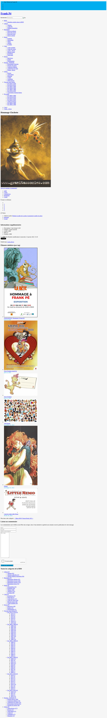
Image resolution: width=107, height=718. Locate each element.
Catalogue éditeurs (12, 67)
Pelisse (6, 486)
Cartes (5, 192)
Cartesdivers (7, 194)
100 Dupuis (7, 423)
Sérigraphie (10, 40)
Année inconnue (11, 101)
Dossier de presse (12, 65)
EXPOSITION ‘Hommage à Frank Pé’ (14, 318)
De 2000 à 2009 (11, 86)
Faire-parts (10, 55)
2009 (5, 191)
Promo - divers (11, 70)
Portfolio (9, 38)
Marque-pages (11, 52)
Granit (5, 197)
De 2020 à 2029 (11, 83)
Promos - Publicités (9, 62)
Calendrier (10, 79)
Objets (5, 71)
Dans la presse (11, 35)
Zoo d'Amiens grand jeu (10, 371)
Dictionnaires (10, 61)
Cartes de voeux (11, 49)
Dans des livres (11, 34)
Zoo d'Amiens (8, 396)
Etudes (9, 59)
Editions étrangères (12, 28)
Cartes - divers (11, 50)
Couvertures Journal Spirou (14, 92)
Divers (6, 56)
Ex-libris (9, 44)
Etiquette (9, 76)
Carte (5, 46)
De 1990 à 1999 (11, 88)
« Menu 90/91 (18, 518)
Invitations (10, 53)
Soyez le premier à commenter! (9, 188)
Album (6, 23)
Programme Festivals (12, 64)
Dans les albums (11, 31)
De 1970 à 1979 (11, 91)
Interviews (10, 58)
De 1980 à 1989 (11, 89)
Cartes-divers (10, 242)
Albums (9, 25)
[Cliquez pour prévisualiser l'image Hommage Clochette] (26, 186)
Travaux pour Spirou (9, 82)
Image (5, 37)
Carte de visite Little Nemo (11, 514)
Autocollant (10, 74)
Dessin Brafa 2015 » (27, 518)
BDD (5, 20)
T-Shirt (9, 77)
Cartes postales (11, 47)
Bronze (9, 73)
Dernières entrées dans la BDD (15, 22)
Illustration (7, 29)
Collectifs (9, 26)
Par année (6, 94)
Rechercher (4, 17)
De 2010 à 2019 (11, 85)
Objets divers (10, 80)
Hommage (7, 195)
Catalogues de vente (12, 68)
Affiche (9, 43)
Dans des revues (11, 32)
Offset (9, 41)
